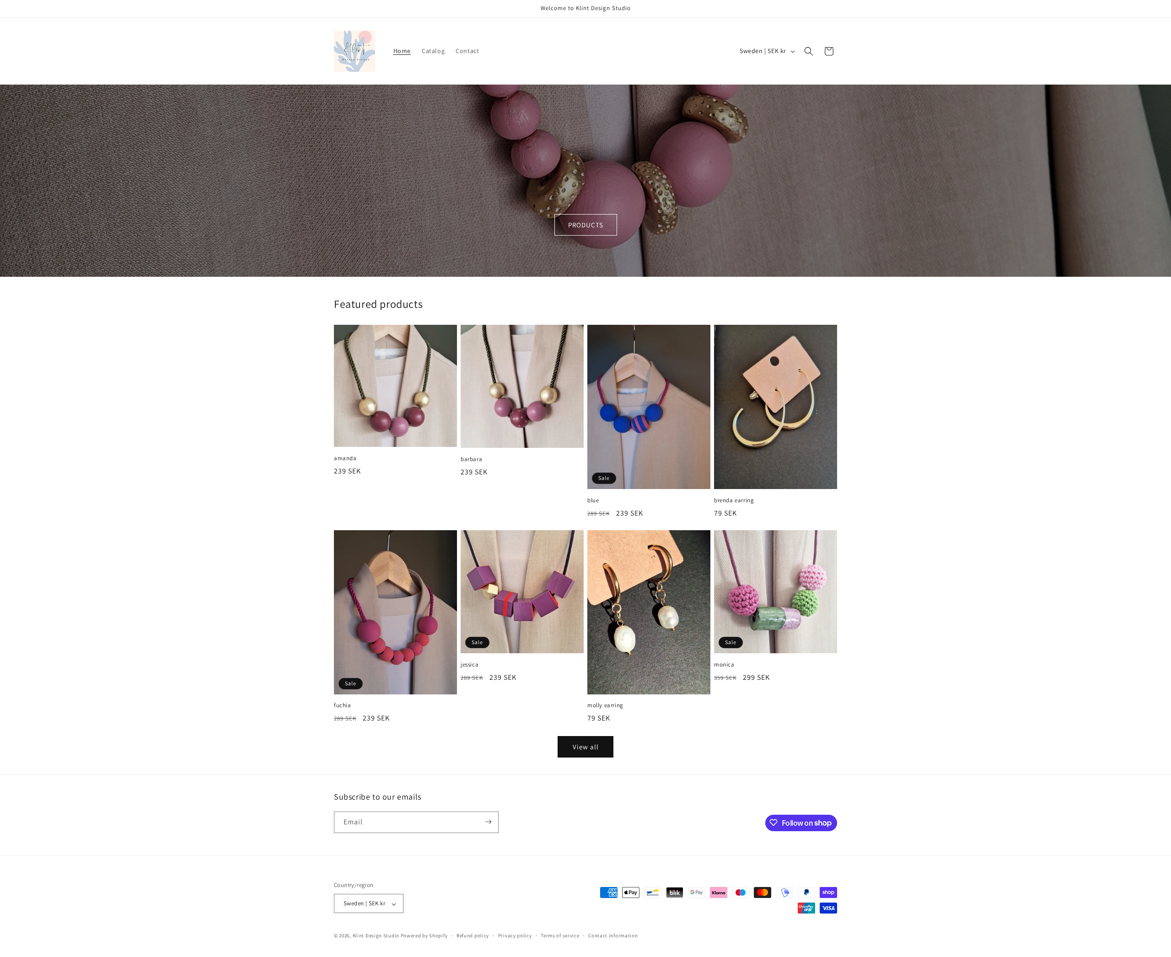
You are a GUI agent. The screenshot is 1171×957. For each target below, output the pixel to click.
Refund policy (473, 935)
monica (724, 664)
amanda (345, 458)
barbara (471, 459)
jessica (469, 664)
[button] (809, 51)
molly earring (605, 705)
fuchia (342, 705)
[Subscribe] (488, 822)
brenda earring (734, 500)
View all (586, 746)
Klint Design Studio (376, 936)
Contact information (613, 935)
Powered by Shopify (424, 936)
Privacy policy (515, 935)
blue (593, 500)
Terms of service (560, 935)
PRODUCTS (585, 224)
